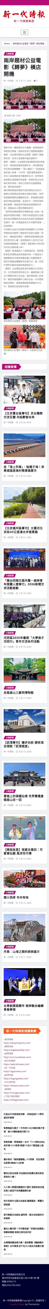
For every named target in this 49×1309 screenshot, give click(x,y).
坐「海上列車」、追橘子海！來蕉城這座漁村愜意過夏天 (24, 468)
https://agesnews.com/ (15, 1071)
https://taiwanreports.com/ (17, 1042)
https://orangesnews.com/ (17, 1092)
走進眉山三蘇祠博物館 (19, 692)
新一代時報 (8, 80)
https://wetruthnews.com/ (17, 1064)
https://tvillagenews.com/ (16, 1099)
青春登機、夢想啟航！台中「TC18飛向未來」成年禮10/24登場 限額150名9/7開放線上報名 (24, 1145)
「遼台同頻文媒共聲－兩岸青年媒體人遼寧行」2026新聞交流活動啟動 (24, 584)
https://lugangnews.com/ (16, 1078)
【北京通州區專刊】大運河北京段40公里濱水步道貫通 (23, 530)
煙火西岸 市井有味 (16, 897)
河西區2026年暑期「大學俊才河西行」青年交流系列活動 (24, 639)
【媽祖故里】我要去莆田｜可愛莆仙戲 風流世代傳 (23, 851)
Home (7, 43)
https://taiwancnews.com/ (16, 1085)
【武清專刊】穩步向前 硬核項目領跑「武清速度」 (24, 744)
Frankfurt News (17, 1304)
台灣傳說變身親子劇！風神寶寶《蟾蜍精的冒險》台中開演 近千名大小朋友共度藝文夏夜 (24, 1246)
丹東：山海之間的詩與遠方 (22, 951)
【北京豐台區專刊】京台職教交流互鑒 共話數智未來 (23, 415)
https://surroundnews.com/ (17, 1057)
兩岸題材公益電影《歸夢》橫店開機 (28, 43)
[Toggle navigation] (24, 32)
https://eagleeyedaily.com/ (17, 1050)
